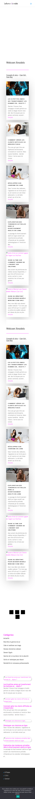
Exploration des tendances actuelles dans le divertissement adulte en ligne (17, 746)
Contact (7, 779)
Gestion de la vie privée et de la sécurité (15, 656)
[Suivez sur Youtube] (23, 612)
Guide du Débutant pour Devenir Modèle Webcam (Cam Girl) (17, 298)
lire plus (10, 117)
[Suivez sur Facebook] (11, 612)
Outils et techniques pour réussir (13, 659)
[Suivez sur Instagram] (17, 617)
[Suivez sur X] (17, 612)
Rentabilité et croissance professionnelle (16, 663)
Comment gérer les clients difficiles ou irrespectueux (17, 142)
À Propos (7, 772)
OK (18, 796)
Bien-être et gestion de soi (11, 642)
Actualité (6, 638)
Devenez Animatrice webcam (12, 649)
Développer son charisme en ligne (15, 725)
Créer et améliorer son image (12, 645)
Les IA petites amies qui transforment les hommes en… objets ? (17, 101)
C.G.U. (6, 775)
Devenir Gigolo (7, 652)
